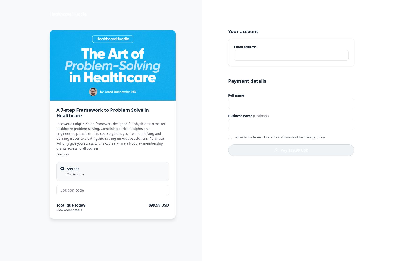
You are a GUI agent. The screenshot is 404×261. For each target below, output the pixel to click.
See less (62, 154)
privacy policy (314, 137)
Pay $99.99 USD (295, 150)
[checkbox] (230, 137)
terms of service (265, 137)
